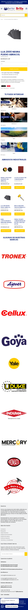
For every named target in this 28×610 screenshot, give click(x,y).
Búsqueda (3, 531)
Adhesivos (14, 123)
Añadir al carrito (14, 69)
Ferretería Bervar (4, 56)
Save (9, 86)
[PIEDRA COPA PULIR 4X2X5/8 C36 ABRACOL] (7, 169)
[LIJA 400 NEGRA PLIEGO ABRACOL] (7, 197)
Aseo (14, 153)
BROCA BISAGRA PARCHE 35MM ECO (19, 206)
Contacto (3, 529)
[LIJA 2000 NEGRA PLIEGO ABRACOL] (14, 34)
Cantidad (3, 61)
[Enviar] (26, 15)
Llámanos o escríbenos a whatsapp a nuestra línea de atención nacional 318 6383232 (14, 2)
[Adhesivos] (14, 117)
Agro (14, 138)
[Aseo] (14, 147)
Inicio (2, 19)
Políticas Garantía (5, 538)
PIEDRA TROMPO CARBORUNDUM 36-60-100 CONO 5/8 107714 (20, 221)
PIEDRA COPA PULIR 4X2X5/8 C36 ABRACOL (6, 179)
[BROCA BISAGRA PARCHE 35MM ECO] (20, 197)
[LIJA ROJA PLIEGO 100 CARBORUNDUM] (20, 169)
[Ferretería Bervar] (14, 8)
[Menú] (2, 9)
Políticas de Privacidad (6, 534)
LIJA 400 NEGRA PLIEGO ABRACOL (5, 206)
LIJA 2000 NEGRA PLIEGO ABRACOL (11, 19)
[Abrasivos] (14, 102)
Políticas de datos (5, 536)
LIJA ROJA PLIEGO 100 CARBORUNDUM (20, 178)
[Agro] (14, 132)
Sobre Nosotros (4, 532)
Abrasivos (14, 109)
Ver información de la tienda (9, 77)
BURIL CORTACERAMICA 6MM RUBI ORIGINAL (6, 220)
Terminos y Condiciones (7, 540)
